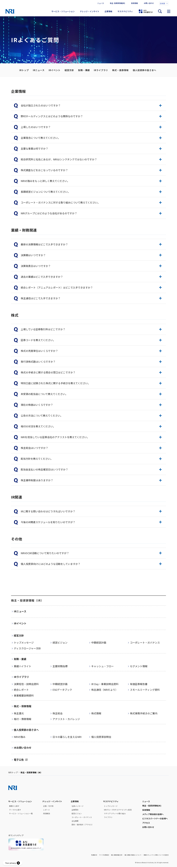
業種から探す (14, 806)
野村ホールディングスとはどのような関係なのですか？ (52, 116)
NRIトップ (13, 772)
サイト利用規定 (104, 855)
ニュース (100, 3)
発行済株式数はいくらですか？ (38, 361)
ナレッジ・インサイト (89, 11)
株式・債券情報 (120, 70)
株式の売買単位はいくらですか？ (39, 351)
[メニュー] (168, 11)
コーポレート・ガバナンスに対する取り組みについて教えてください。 (60, 202)
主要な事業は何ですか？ (34, 148)
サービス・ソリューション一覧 (21, 813)
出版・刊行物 (48, 806)
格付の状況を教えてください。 (38, 426)
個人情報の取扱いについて (133, 855)
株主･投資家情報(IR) (117, 3)
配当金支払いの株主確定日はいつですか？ (44, 469)
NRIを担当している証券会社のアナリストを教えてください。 (55, 437)
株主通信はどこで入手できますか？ (40, 298)
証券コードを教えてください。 (38, 340)
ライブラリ (108, 817)
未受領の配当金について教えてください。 (44, 394)
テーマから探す (15, 810)
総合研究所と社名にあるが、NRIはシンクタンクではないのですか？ (59, 159)
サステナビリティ (125, 11)
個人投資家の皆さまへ (144, 70)
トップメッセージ (110, 806)
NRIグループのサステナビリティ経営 (118, 810)
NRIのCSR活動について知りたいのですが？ (45, 553)
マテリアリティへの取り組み (115, 813)
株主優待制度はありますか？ (37, 480)
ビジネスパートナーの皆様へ (155, 818)
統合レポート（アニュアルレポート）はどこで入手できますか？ (57, 287)
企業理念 (75, 810)
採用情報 (134, 3)
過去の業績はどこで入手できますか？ (42, 276)
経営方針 (69, 70)
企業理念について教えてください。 (40, 137)
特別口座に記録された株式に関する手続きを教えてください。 (55, 383)
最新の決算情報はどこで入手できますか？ (44, 244)
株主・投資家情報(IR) (151, 805)
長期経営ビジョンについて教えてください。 (45, 191)
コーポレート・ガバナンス (82, 817)
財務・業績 (84, 70)
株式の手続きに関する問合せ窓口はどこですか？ (48, 372)
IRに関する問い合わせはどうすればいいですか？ (48, 511)
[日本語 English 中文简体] (163, 3)
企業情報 (108, 11)
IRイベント (54, 70)
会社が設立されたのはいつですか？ (41, 105)
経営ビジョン (77, 813)
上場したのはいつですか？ (36, 127)
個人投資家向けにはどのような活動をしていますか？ (50, 564)
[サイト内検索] (160, 11)
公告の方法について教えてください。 (42, 415)
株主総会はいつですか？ (34, 448)
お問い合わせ (149, 3)
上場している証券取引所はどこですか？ (43, 329)
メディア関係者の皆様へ (153, 814)
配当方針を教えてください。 (37, 458)
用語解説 (46, 813)
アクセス (146, 822)
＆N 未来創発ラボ (145, 11)
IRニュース (39, 70)
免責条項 (94, 855)
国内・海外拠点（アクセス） (82, 824)
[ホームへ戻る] (10, 11)
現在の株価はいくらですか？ (37, 404)
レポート (46, 810)
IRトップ (24, 70)
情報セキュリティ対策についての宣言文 (156, 855)
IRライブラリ (101, 70)
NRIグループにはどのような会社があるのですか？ (49, 213)
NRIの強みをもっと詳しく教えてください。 (45, 181)
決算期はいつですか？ (33, 255)
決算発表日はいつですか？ (36, 266)
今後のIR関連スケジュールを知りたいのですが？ (48, 522)
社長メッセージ (77, 806)
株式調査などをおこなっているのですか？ (44, 170)
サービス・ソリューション (63, 11)
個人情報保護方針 (116, 855)
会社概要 (75, 821)
